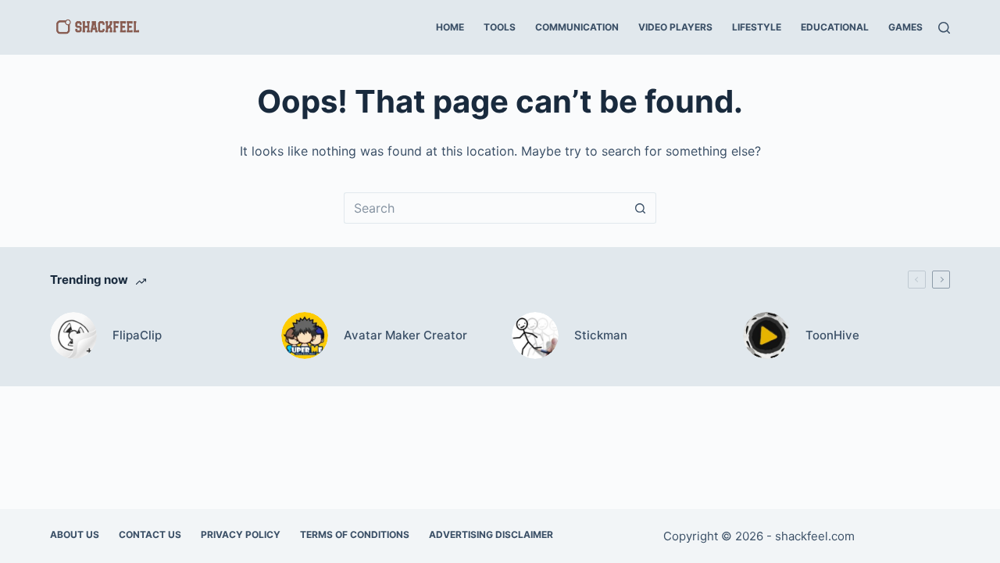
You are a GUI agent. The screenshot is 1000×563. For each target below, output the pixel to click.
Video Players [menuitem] (675, 27)
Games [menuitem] (905, 27)
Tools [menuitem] (500, 27)
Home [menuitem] (450, 27)
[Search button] (640, 208)
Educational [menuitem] (835, 27)
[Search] (944, 28)
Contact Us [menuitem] (150, 534)
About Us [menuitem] (74, 534)
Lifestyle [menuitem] (756, 27)
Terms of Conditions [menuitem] (354, 534)
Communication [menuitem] (577, 27)
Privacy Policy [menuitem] (240, 534)
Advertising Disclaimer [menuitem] (491, 534)
